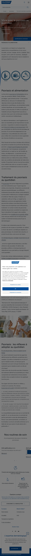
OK (15, 288)
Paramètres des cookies (15, 284)
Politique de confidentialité (7, 280)
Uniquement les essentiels (15, 292)
